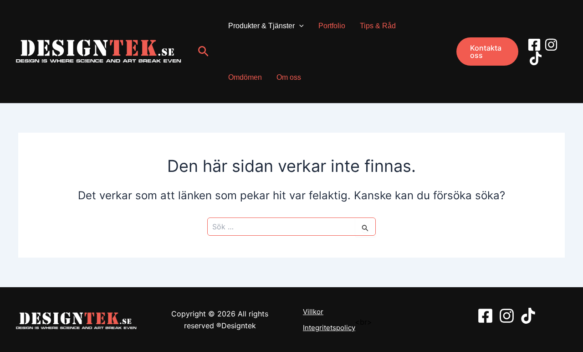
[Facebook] (534, 45)
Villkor (313, 312)
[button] (205, 52)
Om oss (288, 77)
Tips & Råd (378, 26)
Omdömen (245, 77)
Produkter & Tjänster (261, 26)
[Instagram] (551, 45)
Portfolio (331, 26)
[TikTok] (535, 58)
